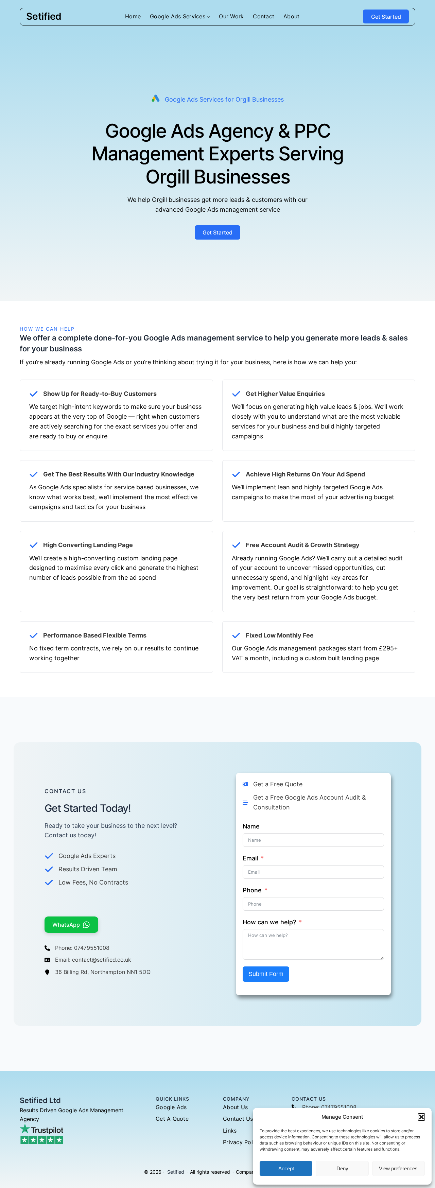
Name (251, 826)
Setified (44, 16)
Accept (286, 1168)
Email (250, 858)
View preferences (398, 1168)
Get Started (386, 16)
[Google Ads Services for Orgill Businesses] (218, 99)
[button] (421, 1117)
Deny (342, 1168)
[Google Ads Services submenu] (208, 16)
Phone (252, 890)
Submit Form (265, 974)
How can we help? (269, 922)
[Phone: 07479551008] (77, 948)
